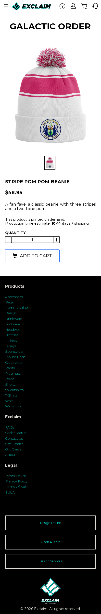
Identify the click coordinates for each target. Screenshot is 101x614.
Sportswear (14, 351)
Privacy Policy (16, 481)
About (10, 454)
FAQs (9, 427)
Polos (9, 379)
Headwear (13, 329)
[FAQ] (62, 6)
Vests (9, 400)
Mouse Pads (15, 357)
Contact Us (14, 438)
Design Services (50, 561)
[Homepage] (31, 6)
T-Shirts (11, 395)
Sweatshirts (14, 390)
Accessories (14, 297)
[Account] (73, 6)
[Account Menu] (6, 6)
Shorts (10, 384)
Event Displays (17, 307)
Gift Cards (13, 449)
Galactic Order (50, 26)
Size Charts (14, 444)
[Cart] (84, 6)
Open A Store (50, 542)
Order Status (15, 433)
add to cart (36, 256)
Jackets (11, 340)
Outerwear (14, 362)
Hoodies (11, 335)
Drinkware (13, 318)
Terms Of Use (15, 476)
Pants (10, 368)
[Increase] (8, 239)
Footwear (12, 324)
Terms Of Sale (16, 486)
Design (10, 313)
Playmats (13, 373)
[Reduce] (56, 239)
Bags (9, 302)
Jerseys (10, 346)
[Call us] (94, 6)
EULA (10, 492)
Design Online (50, 523)
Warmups (13, 406)
